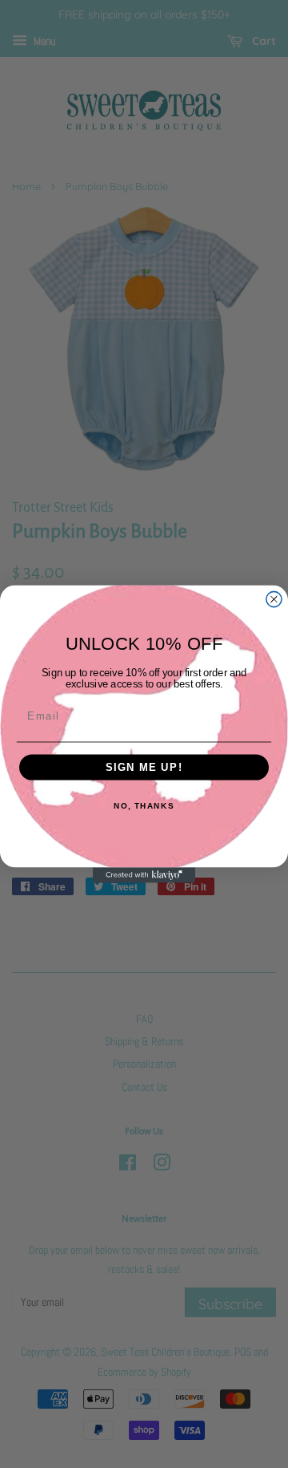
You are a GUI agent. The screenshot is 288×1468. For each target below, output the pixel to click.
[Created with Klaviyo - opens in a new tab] (144, 874)
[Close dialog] (274, 598)
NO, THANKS (144, 805)
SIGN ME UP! (144, 767)
